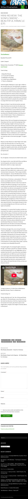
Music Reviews (4, 13)
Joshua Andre (10, 469)
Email (2, 397)
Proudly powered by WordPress (7, 497)
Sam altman (3, 459)
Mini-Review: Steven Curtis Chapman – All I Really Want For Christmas (14, 355)
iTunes (5, 66)
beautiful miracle (6, 339)
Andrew (2, 479)
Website (3, 403)
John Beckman (4, 490)
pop (14, 341)
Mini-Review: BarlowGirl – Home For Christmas (12, 348)
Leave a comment (21, 26)
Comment (4, 372)
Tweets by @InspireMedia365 (7, 429)
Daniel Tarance (4, 487)
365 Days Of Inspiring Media (9, 7)
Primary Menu (26, 7)
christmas (18, 339)
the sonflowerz (21, 341)
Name (2, 391)
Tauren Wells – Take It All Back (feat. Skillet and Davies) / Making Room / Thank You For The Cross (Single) (13, 465)
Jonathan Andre (13, 26)
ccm (13, 339)
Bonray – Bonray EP (13, 490)
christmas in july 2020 (7, 341)
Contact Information (14, 487)
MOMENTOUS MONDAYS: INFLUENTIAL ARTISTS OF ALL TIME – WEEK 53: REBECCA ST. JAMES (14, 480)
